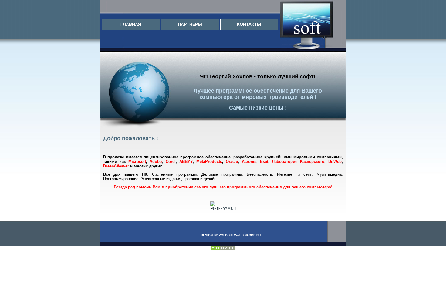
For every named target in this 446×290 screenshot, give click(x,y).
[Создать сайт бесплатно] (223, 249)
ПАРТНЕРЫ (190, 24)
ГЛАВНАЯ (130, 24)
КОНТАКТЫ (249, 24)
